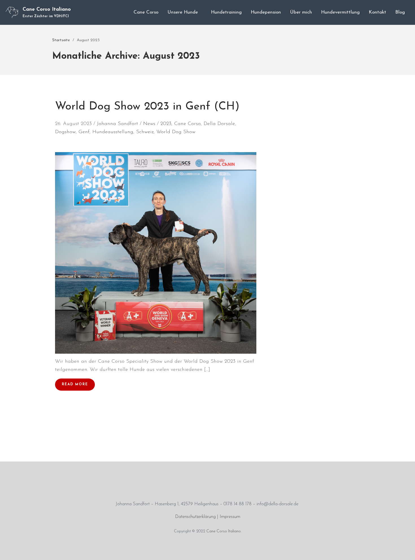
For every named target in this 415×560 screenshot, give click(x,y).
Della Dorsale (219, 123)
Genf (83, 132)
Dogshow (65, 132)
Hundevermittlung (340, 12)
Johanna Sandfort (117, 123)
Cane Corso (146, 12)
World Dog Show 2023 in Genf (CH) (147, 106)
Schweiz (145, 132)
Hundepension (266, 12)
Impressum (230, 517)
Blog (400, 12)
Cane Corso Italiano (47, 9)
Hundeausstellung (112, 132)
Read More (75, 384)
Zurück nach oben (404, 549)
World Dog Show (175, 132)
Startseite (61, 40)
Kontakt (377, 12)
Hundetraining (226, 12)
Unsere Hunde (182, 12)
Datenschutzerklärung (195, 517)
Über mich (301, 12)
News (149, 123)
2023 (165, 123)
